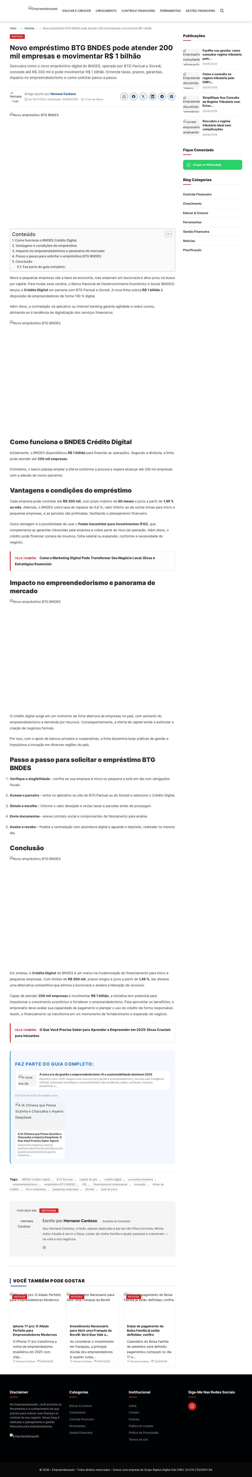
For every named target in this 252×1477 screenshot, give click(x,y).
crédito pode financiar (27, 536)
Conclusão (24, 261)
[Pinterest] (171, 96)
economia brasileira (140, 1179)
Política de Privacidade (143, 1432)
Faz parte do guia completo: (44, 267)
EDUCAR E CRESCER (76, 10)
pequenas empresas (26, 513)
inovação (140, 1184)
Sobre (132, 1405)
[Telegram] (162, 96)
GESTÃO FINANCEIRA (200, 10)
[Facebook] (133, 96)
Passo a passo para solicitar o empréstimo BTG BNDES (58, 256)
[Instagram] (44, 1247)
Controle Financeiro (197, 194)
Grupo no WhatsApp (207, 165)
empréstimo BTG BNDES (59, 1184)
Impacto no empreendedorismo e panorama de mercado (60, 251)
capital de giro (88, 1179)
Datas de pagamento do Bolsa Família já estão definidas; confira (145, 1330)
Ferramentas (192, 222)
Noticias (17, 36)
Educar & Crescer (195, 213)
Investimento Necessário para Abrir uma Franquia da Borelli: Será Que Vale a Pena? (91, 1332)
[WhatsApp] (124, 96)
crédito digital (112, 1179)
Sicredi (89, 1189)
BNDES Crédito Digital (36, 1179)
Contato (134, 1412)
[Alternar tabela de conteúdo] (166, 234)
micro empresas (36, 1189)
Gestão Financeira (196, 231)
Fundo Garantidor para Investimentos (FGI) (113, 524)
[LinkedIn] (152, 96)
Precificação (192, 250)
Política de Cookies (141, 1426)
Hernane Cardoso (63, 94)
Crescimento (192, 203)
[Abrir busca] (222, 11)
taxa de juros (109, 1189)
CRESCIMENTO (106, 10)
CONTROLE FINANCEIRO (138, 10)
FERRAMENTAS (170, 10)
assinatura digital (94, 827)
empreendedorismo (25, 1184)
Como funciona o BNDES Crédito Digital (46, 240)
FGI (84, 1184)
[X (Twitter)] (143, 96)
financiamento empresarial (110, 1184)
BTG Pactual (65, 1179)
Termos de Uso (138, 1439)
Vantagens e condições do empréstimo (46, 246)
